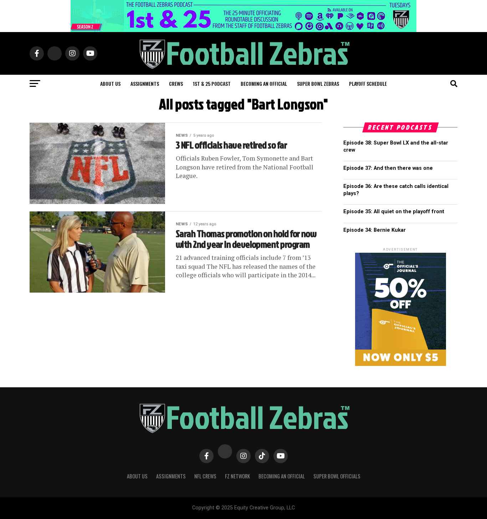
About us (110, 83)
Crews (176, 83)
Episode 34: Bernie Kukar (374, 230)
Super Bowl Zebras (318, 83)
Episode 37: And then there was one (388, 168)
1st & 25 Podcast (212, 83)
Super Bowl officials (336, 476)
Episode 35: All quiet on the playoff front (393, 212)
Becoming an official (264, 83)
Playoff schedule (368, 83)
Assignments (144, 83)
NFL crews (205, 476)
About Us (137, 476)
